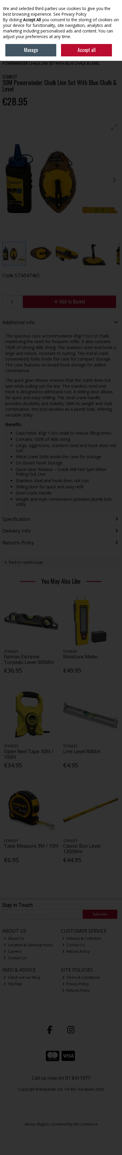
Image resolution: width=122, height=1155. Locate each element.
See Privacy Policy (69, 14)
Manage (31, 49)
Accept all (87, 49)
